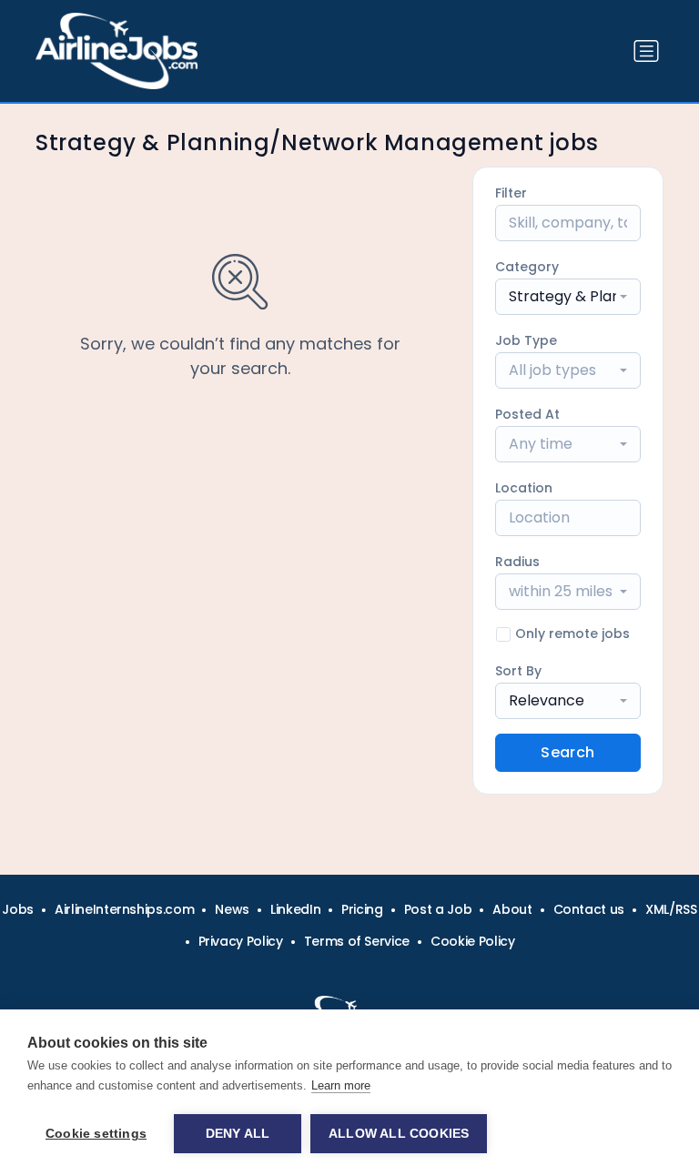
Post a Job (438, 909)
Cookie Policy (472, 941)
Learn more (340, 1085)
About (512, 909)
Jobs (18, 909)
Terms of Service (357, 941)
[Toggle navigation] (646, 51)
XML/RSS (671, 909)
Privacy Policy (240, 941)
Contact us (589, 909)
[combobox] (568, 297)
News (232, 909)
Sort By (518, 671)
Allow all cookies (399, 1134)
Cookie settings (96, 1134)
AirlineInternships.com (124, 909)
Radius (517, 562)
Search (567, 752)
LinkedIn (295, 909)
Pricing (362, 909)
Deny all (238, 1134)
